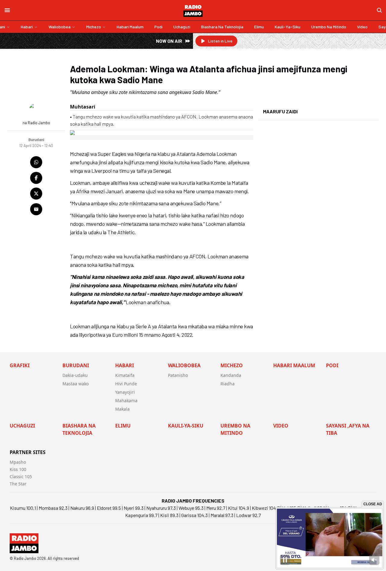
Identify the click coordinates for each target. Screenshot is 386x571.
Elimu (259, 26)
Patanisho (178, 375)
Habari (27, 26)
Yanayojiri (125, 392)
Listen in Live (220, 40)
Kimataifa (124, 375)
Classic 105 (21, 476)
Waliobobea (60, 26)
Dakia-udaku (75, 375)
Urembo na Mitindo (328, 26)
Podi (158, 26)
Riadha (227, 383)
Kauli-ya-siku (287, 26)
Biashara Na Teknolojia (222, 26)
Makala (122, 409)
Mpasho (18, 462)
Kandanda (230, 375)
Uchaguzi (181, 26)
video (362, 26)
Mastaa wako (75, 383)
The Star (18, 484)
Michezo (93, 26)
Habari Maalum (130, 26)
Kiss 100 (18, 469)
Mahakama (126, 400)
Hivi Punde (126, 383)
